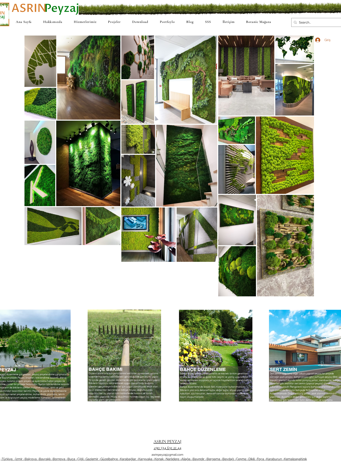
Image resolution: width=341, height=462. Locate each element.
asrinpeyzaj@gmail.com (167, 454)
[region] (124, 362)
